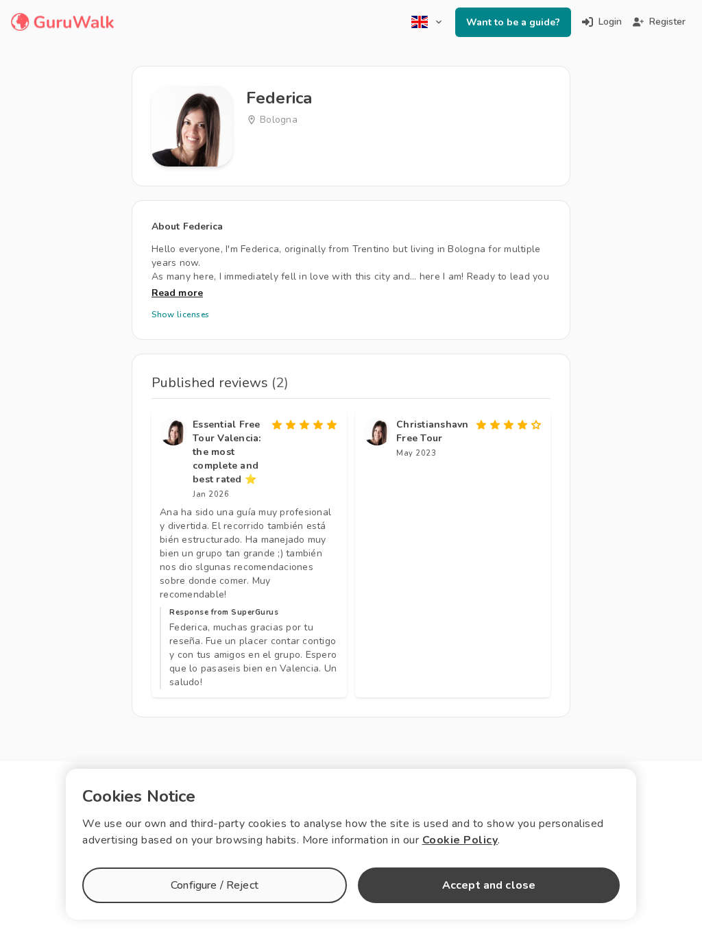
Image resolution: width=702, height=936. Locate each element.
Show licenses (181, 314)
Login (610, 21)
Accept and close (488, 885)
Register (667, 21)
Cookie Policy (460, 840)
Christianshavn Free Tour (432, 431)
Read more (177, 292)
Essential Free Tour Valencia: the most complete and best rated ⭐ (227, 452)
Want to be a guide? (513, 22)
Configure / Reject (214, 885)
